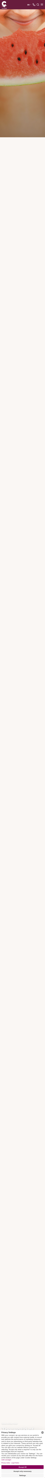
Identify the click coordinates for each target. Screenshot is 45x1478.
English (24, 15)
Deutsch (25, 9)
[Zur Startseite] (4, 4)
